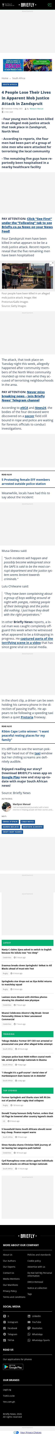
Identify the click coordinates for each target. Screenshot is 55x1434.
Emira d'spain (10, 822)
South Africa (18, 78)
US (4, 1121)
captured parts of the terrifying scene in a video (27, 640)
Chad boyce (28, 822)
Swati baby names (12, 832)
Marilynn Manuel (36, 109)
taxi (37, 753)
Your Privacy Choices (30, 1432)
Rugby (5, 973)
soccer (29, 416)
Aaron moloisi (11, 827)
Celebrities (7, 957)
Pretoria (27, 717)
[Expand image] (51, 264)
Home (5, 78)
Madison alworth (32, 827)
